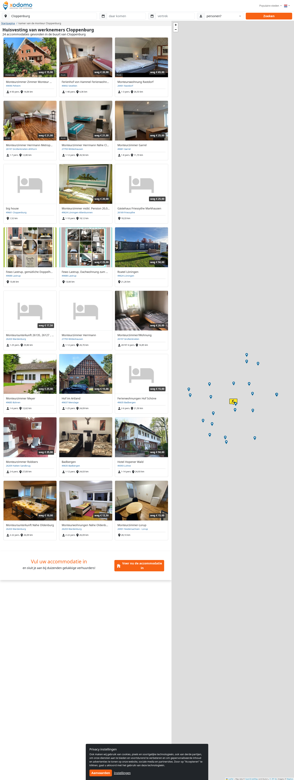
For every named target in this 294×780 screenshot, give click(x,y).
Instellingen (122, 773)
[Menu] (287, 6)
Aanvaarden (100, 773)
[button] (211, 397)
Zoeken (269, 16)
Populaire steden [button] (269, 5)
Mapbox (290, 779)
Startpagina (8, 23)
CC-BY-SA (273, 779)
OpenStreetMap (251, 779)
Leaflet (231, 779)
